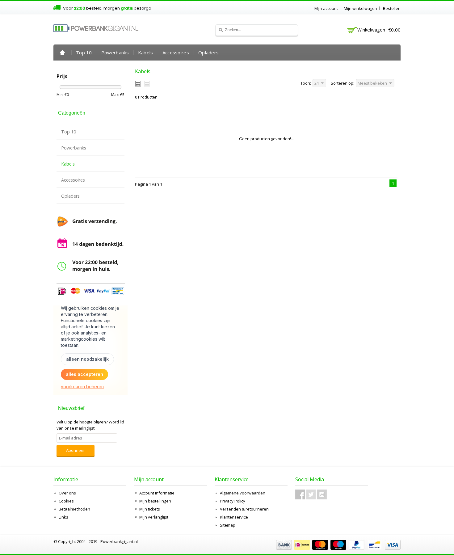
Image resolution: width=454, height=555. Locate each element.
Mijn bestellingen (155, 501)
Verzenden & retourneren (244, 509)
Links (63, 517)
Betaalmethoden (74, 509)
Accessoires (175, 52)
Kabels (145, 52)
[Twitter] (311, 494)
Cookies (66, 501)
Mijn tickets (149, 509)
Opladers (208, 52)
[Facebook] (300, 494)
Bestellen (392, 8)
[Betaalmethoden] (338, 548)
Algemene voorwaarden (242, 493)
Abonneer (75, 450)
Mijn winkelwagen (360, 8)
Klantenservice (234, 517)
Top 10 (84, 52)
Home (62, 52)
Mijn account (326, 8)
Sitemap (227, 525)
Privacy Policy (232, 501)
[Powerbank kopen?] (95, 28)
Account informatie (156, 493)
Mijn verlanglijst (153, 517)
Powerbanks (115, 52)
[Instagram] (322, 494)
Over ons (67, 493)
